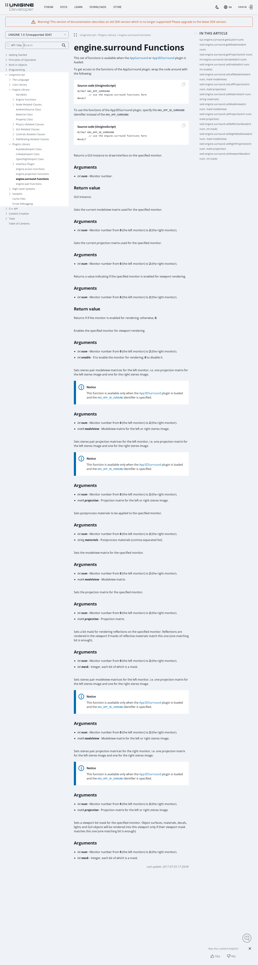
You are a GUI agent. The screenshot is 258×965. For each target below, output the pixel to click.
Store (117, 7)
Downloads (98, 7)
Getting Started (18, 55)
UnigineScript (17, 74)
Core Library (19, 84)
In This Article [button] (213, 33)
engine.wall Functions (29, 184)
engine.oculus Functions (30, 169)
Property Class (24, 119)
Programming (17, 69)
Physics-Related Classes (30, 124)
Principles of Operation (22, 59)
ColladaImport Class (28, 154)
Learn (78, 7)
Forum (48, 7)
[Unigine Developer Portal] (19, 8)
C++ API (13, 208)
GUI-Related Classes (28, 129)
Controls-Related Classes (30, 134)
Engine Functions (26, 99)
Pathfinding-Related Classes (32, 139)
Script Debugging (22, 203)
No (233, 956)
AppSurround (139, 58)
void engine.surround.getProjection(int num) (226, 54)
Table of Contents (19, 223)
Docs (63, 7)
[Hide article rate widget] (250, 948)
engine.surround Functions (32, 179)
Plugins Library (21, 144)
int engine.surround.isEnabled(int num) (223, 59)
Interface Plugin (25, 164)
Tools (12, 218)
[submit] (64, 45)
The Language (20, 79)
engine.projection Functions (32, 174)
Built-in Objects (18, 64)
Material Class (24, 114)
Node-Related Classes (29, 104)
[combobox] (228, 7)
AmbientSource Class (28, 109)
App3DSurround (163, 58)
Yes (217, 956)
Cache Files (19, 198)
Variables (21, 94)
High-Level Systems (23, 188)
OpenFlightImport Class (30, 159)
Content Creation (19, 213)
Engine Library (21, 89)
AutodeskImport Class (29, 149)
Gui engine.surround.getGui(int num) (222, 39)
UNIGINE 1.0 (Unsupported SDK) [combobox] (30, 35)
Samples (17, 193)
